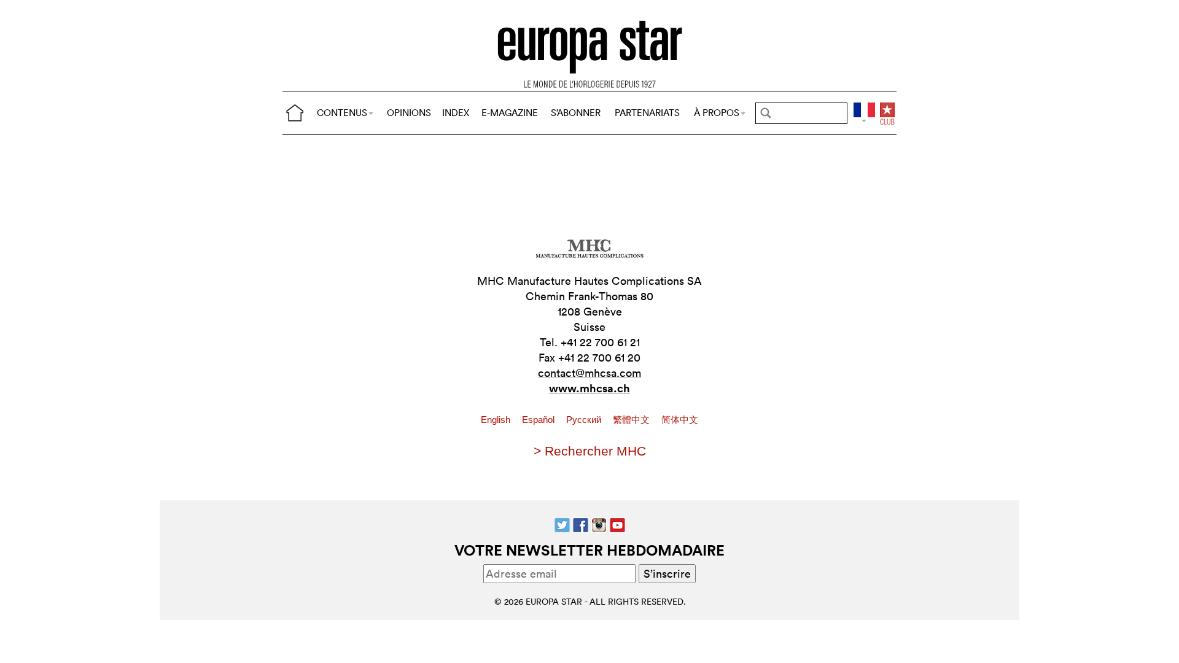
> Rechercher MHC (590, 451)
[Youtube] (617, 523)
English (497, 420)
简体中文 (679, 420)
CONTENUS (342, 112)
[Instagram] (599, 523)
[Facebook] (580, 523)
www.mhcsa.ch (589, 388)
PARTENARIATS (647, 112)
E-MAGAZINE (509, 112)
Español (539, 420)
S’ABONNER (576, 112)
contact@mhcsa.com (589, 373)
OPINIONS (409, 112)
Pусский (585, 420)
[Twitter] (562, 523)
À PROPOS (716, 112)
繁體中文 (632, 420)
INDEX (455, 112)
